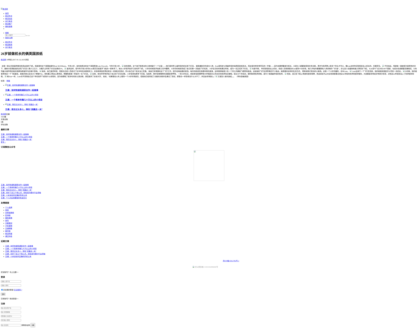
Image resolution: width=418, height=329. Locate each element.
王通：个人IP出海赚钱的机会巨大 (14, 198)
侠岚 (7, 210)
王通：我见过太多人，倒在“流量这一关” (24, 109)
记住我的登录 (8, 290)
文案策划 (8, 223)
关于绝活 (8, 21)
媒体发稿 (8, 26)
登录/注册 (9, 38)
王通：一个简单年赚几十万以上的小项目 (23, 100)
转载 (8, 81)
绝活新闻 (8, 45)
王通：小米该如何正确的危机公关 (14, 195)
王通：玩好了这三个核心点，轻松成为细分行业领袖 (21, 193)
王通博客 (8, 228)
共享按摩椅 (9, 213)
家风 (7, 221)
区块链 (7, 215)
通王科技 (8, 236)
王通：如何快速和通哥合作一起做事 (21, 90)
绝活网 (3, 114)
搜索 (7, 33)
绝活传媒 (8, 234)
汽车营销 (8, 226)
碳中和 (7, 231)
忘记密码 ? (18, 290)
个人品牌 (8, 207)
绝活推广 (8, 24)
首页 (7, 13)
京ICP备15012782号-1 (231, 261)
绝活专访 (8, 16)
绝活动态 (8, 19)
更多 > (3, 142)
